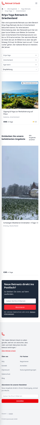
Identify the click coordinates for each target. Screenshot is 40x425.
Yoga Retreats (26, 9)
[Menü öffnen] (36, 3)
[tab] (14, 107)
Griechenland (21, 11)
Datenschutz (6, 374)
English (11, 414)
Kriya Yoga (8, 11)
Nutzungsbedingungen (28, 370)
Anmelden (23, 366)
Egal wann (7, 65)
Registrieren (24, 361)
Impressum (6, 370)
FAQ (3, 361)
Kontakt (4, 366)
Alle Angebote (12, 9)
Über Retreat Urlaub (9, 351)
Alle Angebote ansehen (32, 138)
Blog (3, 378)
